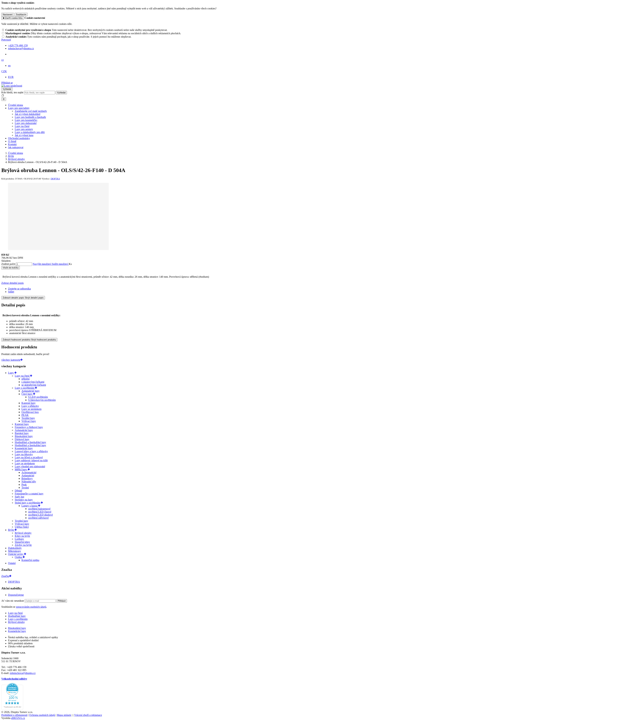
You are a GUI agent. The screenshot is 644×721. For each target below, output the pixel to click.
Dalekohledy (15, 548)
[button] (2, 59)
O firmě (12, 141)
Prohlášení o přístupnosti (14, 715)
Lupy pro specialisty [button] (19, 108)
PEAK (25, 415)
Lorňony (19, 539)
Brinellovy (27, 478)
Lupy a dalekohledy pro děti (30, 132)
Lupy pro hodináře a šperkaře (30, 117)
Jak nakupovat (15, 147)
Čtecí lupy (27, 393)
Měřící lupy (21, 469)
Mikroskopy (14, 551)
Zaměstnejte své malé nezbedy (31, 111)
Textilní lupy (28, 418)
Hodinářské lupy (17, 616)
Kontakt (12, 144)
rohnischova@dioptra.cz (23, 673)
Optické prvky (16, 554)
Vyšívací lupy (28, 421)
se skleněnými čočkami (33, 384)
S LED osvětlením (38, 397)
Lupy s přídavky (30, 406)
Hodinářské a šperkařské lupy (30, 442)
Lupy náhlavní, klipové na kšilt (31, 460)
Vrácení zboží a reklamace (88, 715)
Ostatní (12, 563)
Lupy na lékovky (24, 454)
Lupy (11, 372)
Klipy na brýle (22, 535)
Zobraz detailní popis (12, 283)
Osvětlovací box (30, 412)
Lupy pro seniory (24, 129)
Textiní (25, 487)
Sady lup (19, 496)
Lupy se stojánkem (31, 409)
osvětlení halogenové (39, 508)
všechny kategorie (10, 359)
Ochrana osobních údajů (42, 715)
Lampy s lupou (29, 505)
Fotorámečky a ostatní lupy (29, 493)
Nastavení (8, 14)
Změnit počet (8, 264)
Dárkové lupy (22, 439)
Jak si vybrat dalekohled (27, 114)
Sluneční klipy (22, 542)
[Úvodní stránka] (11, 85)
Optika (19, 557)
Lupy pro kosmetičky (26, 120)
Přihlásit (62, 601)
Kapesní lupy (28, 403)
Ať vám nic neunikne (13, 600)
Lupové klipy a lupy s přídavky (31, 451)
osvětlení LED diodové (40, 514)
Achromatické (28, 472)
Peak (24, 484)
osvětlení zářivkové (38, 517)
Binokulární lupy (24, 436)
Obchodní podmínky (19, 138)
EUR (11, 77)
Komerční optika (30, 560)
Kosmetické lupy (24, 448)
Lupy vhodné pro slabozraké (30, 466)
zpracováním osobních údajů (31, 606)
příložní (25, 378)
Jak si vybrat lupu (24, 135)
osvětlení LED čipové (39, 511)
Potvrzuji (6, 39)
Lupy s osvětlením (25, 387)
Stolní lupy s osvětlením (28, 502)
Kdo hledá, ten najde (12, 92)
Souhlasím (21, 14)
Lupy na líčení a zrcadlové (29, 457)
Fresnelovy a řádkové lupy (29, 427)
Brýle (11, 529)
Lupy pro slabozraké (26, 123)
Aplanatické (27, 475)
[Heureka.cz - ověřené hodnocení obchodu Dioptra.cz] (12, 709)
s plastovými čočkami (32, 381)
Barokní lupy (22, 433)
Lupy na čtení (22, 126)
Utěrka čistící (22, 526)
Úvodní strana (15, 105)
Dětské (18, 490)
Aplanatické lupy (30, 390)
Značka (5, 576)
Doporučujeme (16, 594)
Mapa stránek (64, 715)
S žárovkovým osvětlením (42, 400)
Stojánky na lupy (24, 499)
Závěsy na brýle (23, 545)
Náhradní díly (28, 481)
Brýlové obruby (23, 532)
